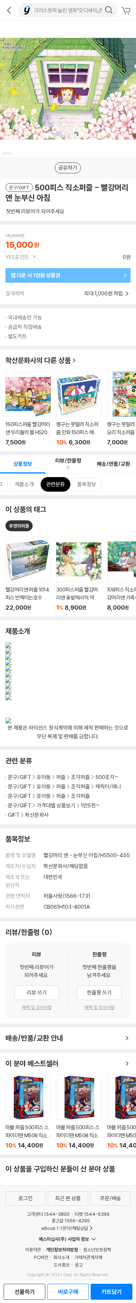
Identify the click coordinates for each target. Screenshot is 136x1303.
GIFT (14, 814)
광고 (79, 1265)
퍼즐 (61, 777)
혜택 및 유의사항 (37, 1007)
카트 (127, 11)
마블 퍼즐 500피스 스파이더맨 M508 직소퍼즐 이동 (28, 1111)
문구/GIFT (19, 777)
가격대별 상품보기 (56, 805)
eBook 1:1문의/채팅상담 (64, 1228)
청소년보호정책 (97, 1249)
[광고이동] (109, 10)
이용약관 (33, 1249)
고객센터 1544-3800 (48, 1214)
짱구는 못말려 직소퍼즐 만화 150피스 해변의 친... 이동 (79, 408)
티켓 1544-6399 (92, 1214)
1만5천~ (90, 805)
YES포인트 (17, 257)
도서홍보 (62, 1265)
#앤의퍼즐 (19, 526)
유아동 (44, 777)
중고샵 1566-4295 (70, 1220)
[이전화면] (9, 10)
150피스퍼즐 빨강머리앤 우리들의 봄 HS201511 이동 (28, 408)
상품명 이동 (28, 574)
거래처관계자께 (88, 1257)
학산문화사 (37, 814)
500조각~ (107, 777)
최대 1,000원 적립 (104, 293)
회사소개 (61, 1257)
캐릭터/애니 (108, 786)
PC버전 (41, 1257)
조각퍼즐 (80, 777)
